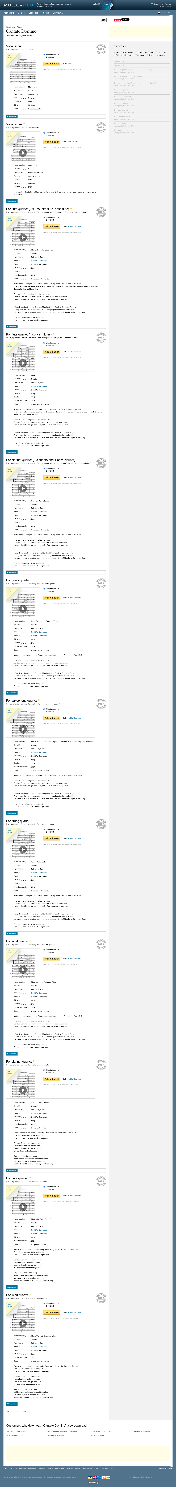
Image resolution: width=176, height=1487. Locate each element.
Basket (157, 4)
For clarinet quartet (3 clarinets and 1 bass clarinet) (135, 84)
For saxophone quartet (124, 97)
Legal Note (104, 1468)
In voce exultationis (56, 1435)
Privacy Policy (59, 1468)
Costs (97, 1468)
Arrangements (128, 52)
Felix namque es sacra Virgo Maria (62, 1431)
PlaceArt (70, 64)
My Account (166, 4)
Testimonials (32, 1468)
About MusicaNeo (20, 1468)
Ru (169, 13)
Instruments (8, 13)
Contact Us (41, 1468)
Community (58, 13)
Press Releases (87, 1468)
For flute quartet (124, 124)
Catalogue (33, 13)
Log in (8, 1411)
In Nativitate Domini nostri (101, 1431)
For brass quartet (124, 91)
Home (5, 1468)
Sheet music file (52, 55)
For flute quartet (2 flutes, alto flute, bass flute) (133, 71)
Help (11, 1468)
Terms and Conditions (73, 1468)
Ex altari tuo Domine (14, 1435)
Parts (152, 52)
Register (168, 6)
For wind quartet (124, 111)
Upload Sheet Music (101, 4)
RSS (111, 1468)
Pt (172, 13)
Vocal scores (141, 55)
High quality (162, 52)
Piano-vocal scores (157, 55)
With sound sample (124, 55)
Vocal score (119, 61)
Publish (45, 13)
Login (162, 6)
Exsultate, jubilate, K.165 (16, 1431)
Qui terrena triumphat (141, 1431)
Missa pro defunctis (98, 1435)
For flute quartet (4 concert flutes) (128, 77)
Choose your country (166, 1468)
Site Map (50, 1468)
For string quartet (124, 104)
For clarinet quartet (124, 118)
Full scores (142, 52)
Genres (21, 13)
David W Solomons (74, 226)
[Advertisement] (141, 31)
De (165, 13)
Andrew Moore (72, 142)
